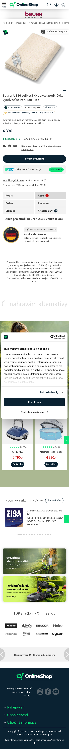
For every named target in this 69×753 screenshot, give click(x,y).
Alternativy (45, 211)
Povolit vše (34, 402)
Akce (41, 196)
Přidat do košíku (34, 159)
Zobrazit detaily (49, 392)
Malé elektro (8, 22)
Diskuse (10, 211)
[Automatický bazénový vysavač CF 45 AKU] (17, 428)
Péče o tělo (21, 22)
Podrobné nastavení (32, 412)
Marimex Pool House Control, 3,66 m (51, 453)
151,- (38, 169)
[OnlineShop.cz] (24, 4)
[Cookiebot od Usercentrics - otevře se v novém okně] (50, 337)
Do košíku (18, 464)
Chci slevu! (56, 169)
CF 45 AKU (17, 452)
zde (34, 743)
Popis (9, 196)
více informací (42, 241)
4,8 (17, 447)
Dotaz (9, 203)
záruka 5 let (50, 107)
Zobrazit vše (54, 500)
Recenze (43, 203)
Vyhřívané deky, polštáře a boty (43, 22)
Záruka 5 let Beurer (35, 234)
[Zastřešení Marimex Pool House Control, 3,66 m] (51, 428)
